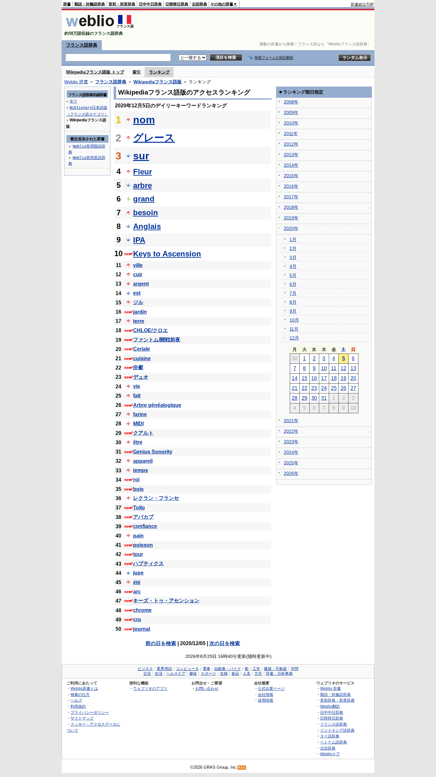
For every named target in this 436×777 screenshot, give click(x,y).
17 (324, 378)
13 (353, 368)
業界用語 (164, 669)
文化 (147, 673)
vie (136, 386)
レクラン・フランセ (156, 498)
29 (304, 398)
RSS (242, 767)
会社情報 (265, 694)
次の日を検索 (224, 643)
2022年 (291, 431)
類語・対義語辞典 (89, 4)
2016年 (291, 186)
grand (143, 198)
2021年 (291, 420)
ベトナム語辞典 (333, 742)
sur (141, 156)
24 (324, 388)
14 (294, 378)
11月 (293, 328)
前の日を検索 (161, 643)
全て (73, 101)
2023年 (291, 441)
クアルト (143, 433)
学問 (294, 669)
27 (353, 388)
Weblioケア (330, 754)
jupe (138, 572)
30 (314, 398)
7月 (293, 293)
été (136, 582)
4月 (293, 266)
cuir (137, 274)
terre (138, 321)
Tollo (139, 507)
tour (138, 554)
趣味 (193, 673)
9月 (293, 311)
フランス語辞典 (81, 45)
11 (333, 368)
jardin (140, 312)
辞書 (67, 4)
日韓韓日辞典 (176, 4)
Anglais (147, 226)
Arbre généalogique (157, 405)
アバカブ (143, 517)
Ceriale (141, 349)
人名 (247, 673)
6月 (293, 284)
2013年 (291, 154)
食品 (235, 673)
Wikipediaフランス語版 (157, 81)
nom (144, 120)
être (137, 442)
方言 (258, 673)
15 (304, 378)
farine (140, 414)
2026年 (291, 473)
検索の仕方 (80, 694)
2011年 (291, 133)
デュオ (140, 377)
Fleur (142, 171)
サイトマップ (82, 718)
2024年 (291, 452)
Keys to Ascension (167, 253)
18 (334, 378)
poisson (143, 545)
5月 (293, 275)
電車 (206, 669)
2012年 (291, 144)
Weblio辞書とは (84, 688)
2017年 (291, 196)
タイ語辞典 (329, 736)
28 (294, 398)
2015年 (291, 175)
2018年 (291, 207)
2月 (293, 248)
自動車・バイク (227, 669)
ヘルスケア (175, 673)
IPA (139, 240)
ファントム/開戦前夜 (156, 339)
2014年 (291, 165)
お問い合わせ (206, 688)
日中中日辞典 (150, 4)
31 (324, 398)
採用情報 (265, 700)
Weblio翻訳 (330, 706)
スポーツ (208, 673)
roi (136, 479)
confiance (145, 526)
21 (294, 388)
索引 (136, 72)
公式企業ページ (271, 688)
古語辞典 (199, 4)
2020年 (291, 228)
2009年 (291, 112)
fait (136, 395)
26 (343, 388)
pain (138, 535)
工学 (256, 669)
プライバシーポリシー (90, 712)
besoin (145, 212)
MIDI (138, 423)
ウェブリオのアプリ (150, 688)
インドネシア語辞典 (337, 730)
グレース (154, 137)
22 (304, 388)
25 (334, 388)
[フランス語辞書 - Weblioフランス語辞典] (99, 28)
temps (140, 470)
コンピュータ (187, 669)
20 (353, 378)
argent (141, 283)
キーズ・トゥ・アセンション (166, 600)
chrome (142, 610)
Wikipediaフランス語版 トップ (95, 72)
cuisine (142, 358)
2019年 (291, 217)
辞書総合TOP (362, 4)
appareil (143, 461)
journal (141, 629)
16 (314, 378)
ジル (138, 302)
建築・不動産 (275, 669)
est (136, 293)
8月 (293, 302)
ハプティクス (148, 563)
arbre (142, 185)
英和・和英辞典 (122, 4)
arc (137, 591)
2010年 (291, 123)
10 (324, 368)
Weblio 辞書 (76, 81)
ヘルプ (76, 700)
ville (138, 265)
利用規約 (78, 706)
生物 (224, 673)
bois (138, 489)
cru (137, 619)
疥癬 (138, 367)
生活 (158, 673)
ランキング (159, 72)
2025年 (291, 462)
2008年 (291, 101)
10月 (294, 320)
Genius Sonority (152, 451)
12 (343, 368)
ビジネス (145, 669)
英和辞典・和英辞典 (337, 700)
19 (343, 378)
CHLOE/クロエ (150, 330)
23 (314, 388)
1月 (293, 239)
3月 (293, 257)
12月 (294, 337)
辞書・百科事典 (279, 673)
